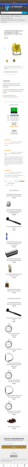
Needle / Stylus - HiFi (9, 16)
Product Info (7, 81)
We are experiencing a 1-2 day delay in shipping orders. (14, 4)
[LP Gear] (13, 7)
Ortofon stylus (18, 16)
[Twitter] (14, 456)
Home (2, 16)
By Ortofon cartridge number (7, 18)
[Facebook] (11, 456)
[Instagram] (16, 456)
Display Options (11, 183)
